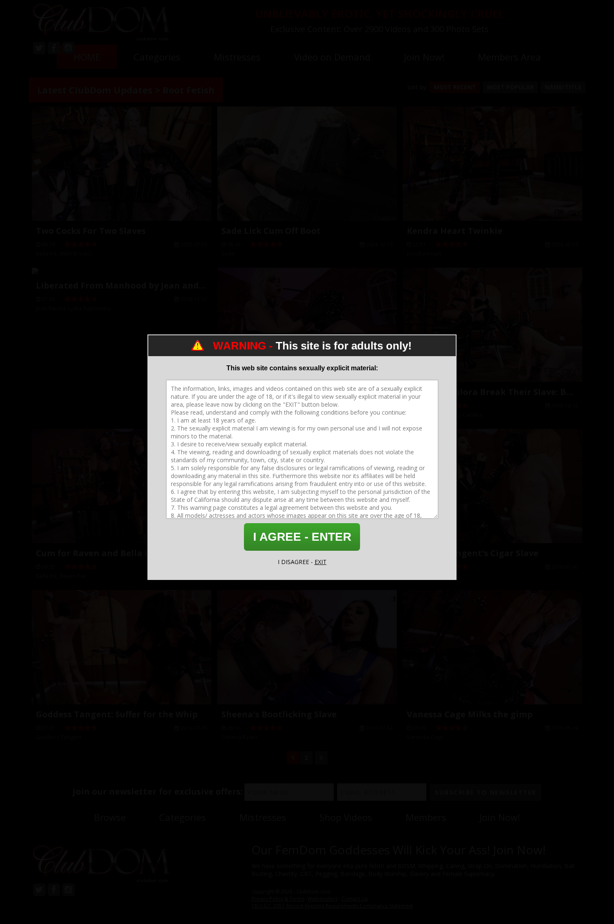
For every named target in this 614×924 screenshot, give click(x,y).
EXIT (321, 562)
